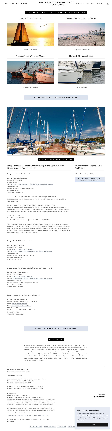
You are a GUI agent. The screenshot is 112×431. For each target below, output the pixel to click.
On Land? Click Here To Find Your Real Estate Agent (89, 179)
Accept (92, 424)
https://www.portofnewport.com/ (21, 305)
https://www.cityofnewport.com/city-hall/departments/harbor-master (32, 184)
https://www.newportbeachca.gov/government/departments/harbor (31, 251)
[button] (100, 4)
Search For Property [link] (85, 3)
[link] (56, 5)
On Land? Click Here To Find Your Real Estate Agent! (56, 97)
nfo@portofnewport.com (19, 303)
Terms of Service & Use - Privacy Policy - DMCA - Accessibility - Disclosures (27, 415)
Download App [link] (61, 426)
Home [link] (6, 3)
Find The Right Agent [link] (19, 3)
